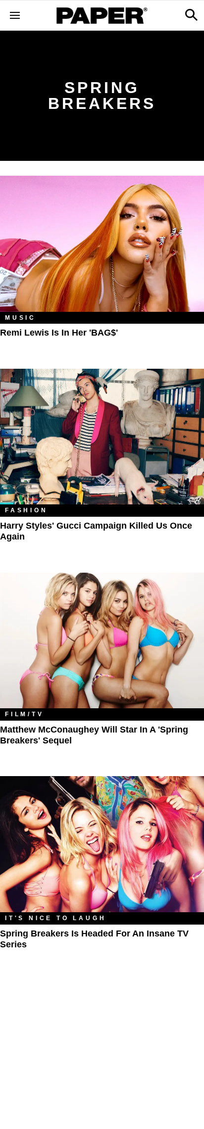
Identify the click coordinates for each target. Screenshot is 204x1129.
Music (20, 317)
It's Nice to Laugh (55, 918)
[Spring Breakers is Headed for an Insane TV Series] (102, 844)
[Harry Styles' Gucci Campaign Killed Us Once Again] (102, 437)
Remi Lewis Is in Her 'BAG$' (59, 333)
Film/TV (24, 714)
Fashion (26, 510)
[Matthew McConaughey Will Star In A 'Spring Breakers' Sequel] (102, 641)
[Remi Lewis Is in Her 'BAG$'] (102, 244)
